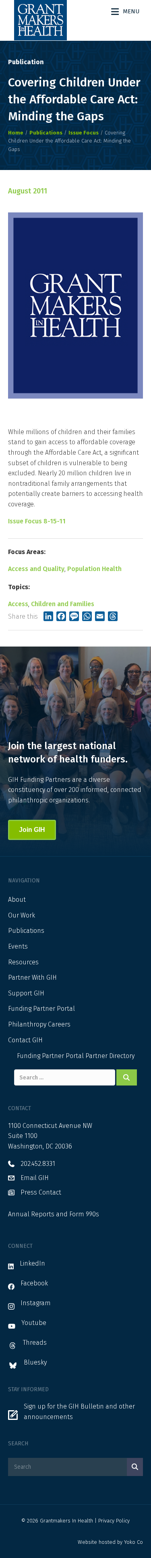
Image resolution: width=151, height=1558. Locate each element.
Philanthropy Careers (39, 1024)
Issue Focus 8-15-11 (37, 521)
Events (18, 946)
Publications (26, 930)
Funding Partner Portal (41, 1008)
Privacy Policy (114, 1521)
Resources (23, 962)
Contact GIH (25, 1040)
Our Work (21, 915)
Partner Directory (109, 1056)
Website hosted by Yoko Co (110, 1542)
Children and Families (62, 604)
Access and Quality (36, 569)
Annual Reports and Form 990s (53, 1214)
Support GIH (26, 993)
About (17, 899)
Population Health (94, 569)
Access (18, 604)
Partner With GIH (32, 977)
